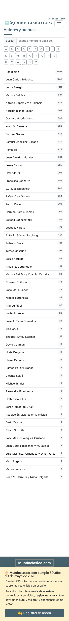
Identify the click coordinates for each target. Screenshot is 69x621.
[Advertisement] (34, 8)
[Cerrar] (63, 574)
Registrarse (53, 19)
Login (62, 19)
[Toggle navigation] (59, 23)
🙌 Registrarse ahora (34, 613)
